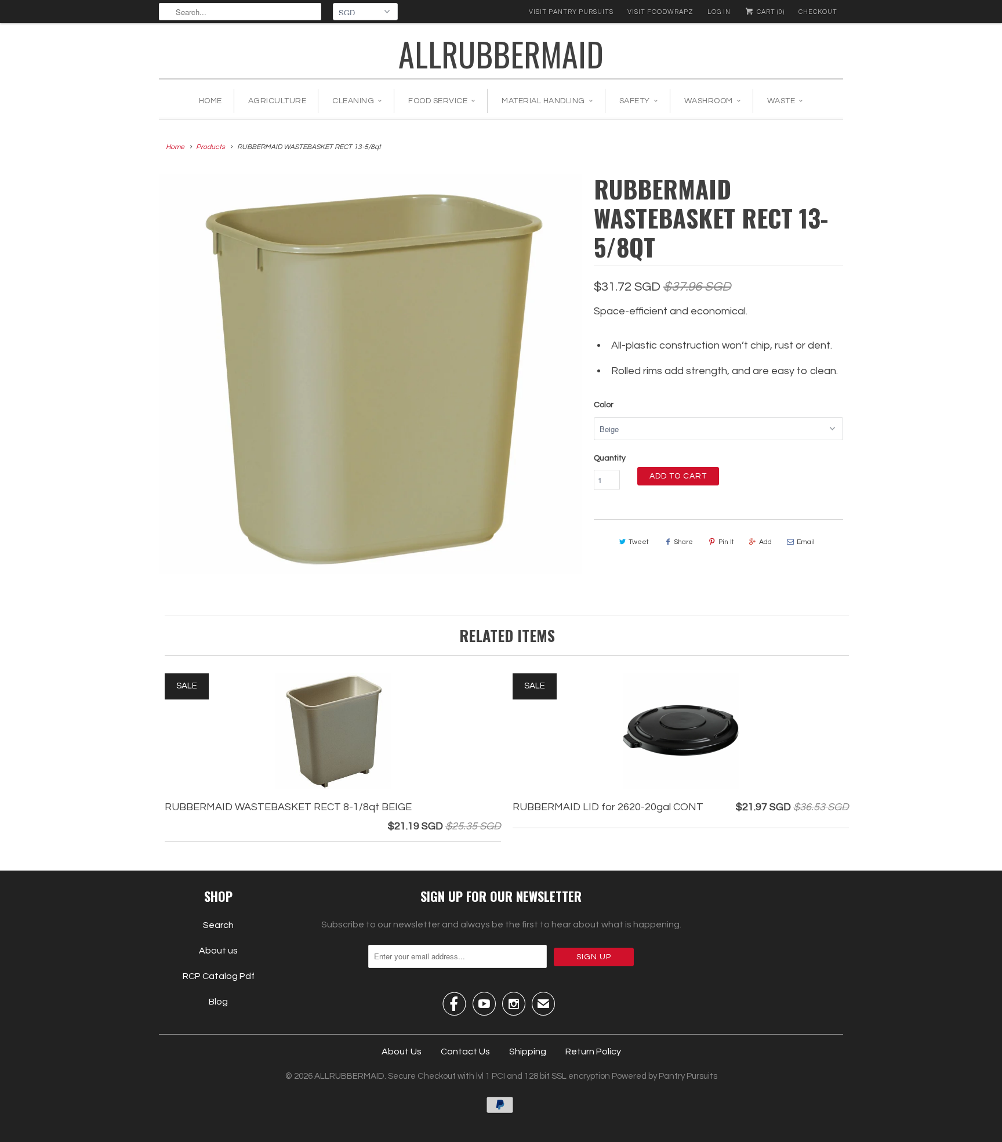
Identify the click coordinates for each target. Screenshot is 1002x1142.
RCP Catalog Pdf (219, 976)
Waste (781, 101)
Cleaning (353, 101)
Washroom (708, 101)
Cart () (770, 12)
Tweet (639, 542)
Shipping (527, 1051)
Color (603, 405)
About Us (402, 1051)
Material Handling (543, 101)
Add (765, 542)
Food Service (437, 101)
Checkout (817, 12)
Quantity (610, 458)
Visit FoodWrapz (660, 12)
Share (683, 542)
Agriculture (277, 101)
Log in (719, 12)
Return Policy (593, 1051)
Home (210, 101)
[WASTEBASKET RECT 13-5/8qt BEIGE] (370, 374)
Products (210, 147)
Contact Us (465, 1051)
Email (806, 542)
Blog (218, 1001)
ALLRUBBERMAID (501, 54)
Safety (634, 101)
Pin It (726, 542)
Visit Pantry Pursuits (571, 12)
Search (218, 925)
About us (218, 950)
